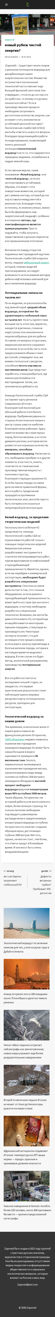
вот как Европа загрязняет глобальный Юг (13, 878)
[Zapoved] (27, 4)
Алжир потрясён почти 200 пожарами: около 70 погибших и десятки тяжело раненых (26, 998)
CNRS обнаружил (15, 739)
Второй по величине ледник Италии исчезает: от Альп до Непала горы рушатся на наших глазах (25, 1104)
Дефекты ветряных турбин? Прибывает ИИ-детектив (42, 882)
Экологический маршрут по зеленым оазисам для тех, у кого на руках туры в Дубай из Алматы (26, 947)
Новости (9, 40)
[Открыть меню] (6, 4)
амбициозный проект (36, 262)
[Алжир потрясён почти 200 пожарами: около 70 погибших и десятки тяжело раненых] (27, 974)
